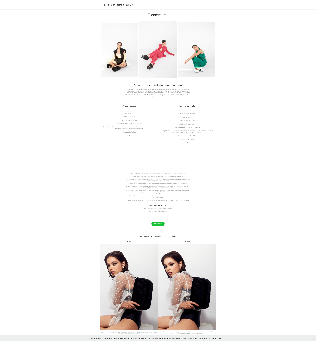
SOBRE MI (120, 5)
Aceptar (214, 338)
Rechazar (221, 338)
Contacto (130, 5)
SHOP (113, 5)
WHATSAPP (158, 224)
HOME (106, 5)
